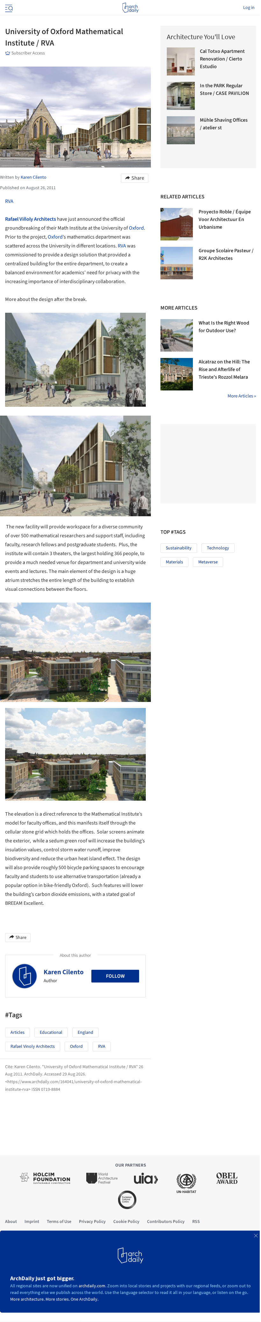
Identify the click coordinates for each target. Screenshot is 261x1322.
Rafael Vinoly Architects (33, 1046)
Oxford (136, 228)
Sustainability (179, 548)
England (85, 1032)
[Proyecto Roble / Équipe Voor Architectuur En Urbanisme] (176, 224)
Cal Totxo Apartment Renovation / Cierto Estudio (222, 59)
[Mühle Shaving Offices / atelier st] (181, 130)
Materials (174, 562)
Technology (218, 548)
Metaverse (208, 562)
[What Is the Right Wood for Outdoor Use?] (176, 335)
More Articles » (242, 396)
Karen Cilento (64, 972)
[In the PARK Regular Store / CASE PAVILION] (181, 96)
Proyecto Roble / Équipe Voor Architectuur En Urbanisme (225, 219)
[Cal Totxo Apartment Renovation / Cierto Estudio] (181, 61)
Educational (51, 1032)
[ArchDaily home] (130, 8)
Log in (249, 7)
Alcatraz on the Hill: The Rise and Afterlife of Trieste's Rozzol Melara (224, 369)
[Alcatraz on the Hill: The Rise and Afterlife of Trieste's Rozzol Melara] (176, 374)
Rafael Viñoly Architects (30, 219)
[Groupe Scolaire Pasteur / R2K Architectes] (176, 263)
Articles (18, 1032)
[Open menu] (8, 7)
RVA (9, 201)
